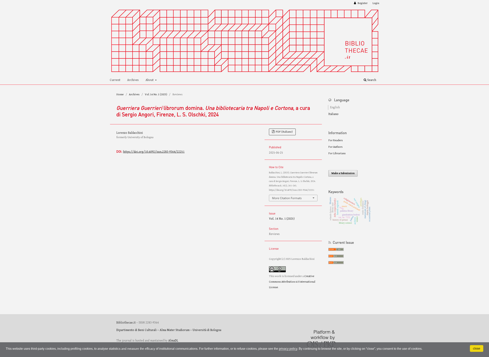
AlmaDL (173, 340)
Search (371, 80)
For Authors (335, 146)
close (476, 348)
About (150, 80)
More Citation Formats (287, 198)
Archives (133, 80)
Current (115, 80)
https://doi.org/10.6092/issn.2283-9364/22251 (154, 152)
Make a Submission (343, 173)
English (335, 107)
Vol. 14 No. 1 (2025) (156, 94)
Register (362, 3)
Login (375, 3)
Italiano (333, 114)
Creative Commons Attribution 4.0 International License (292, 282)
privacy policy (288, 348)
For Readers (335, 140)
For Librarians (337, 153)
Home (120, 94)
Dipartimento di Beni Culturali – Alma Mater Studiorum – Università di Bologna (168, 330)
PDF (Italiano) (284, 131)
